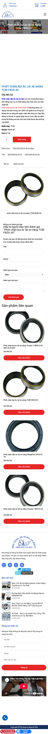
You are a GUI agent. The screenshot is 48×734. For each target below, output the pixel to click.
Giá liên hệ (7, 94)
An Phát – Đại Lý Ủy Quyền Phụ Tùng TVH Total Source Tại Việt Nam (28, 614)
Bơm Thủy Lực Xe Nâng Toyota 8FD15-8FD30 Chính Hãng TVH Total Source (27, 604)
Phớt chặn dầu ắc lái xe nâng (23, 148)
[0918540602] (5, 718)
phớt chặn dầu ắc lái (32, 154)
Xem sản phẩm (24, 358)
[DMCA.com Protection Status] (24, 573)
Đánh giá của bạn (10, 270)
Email (6, 259)
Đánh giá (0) (19, 164)
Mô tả (6, 164)
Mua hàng (22, 139)
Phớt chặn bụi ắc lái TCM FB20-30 (15, 108)
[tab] (6, 164)
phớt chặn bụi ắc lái (15, 154)
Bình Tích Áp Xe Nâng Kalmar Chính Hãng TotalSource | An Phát (28, 584)
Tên (5, 247)
